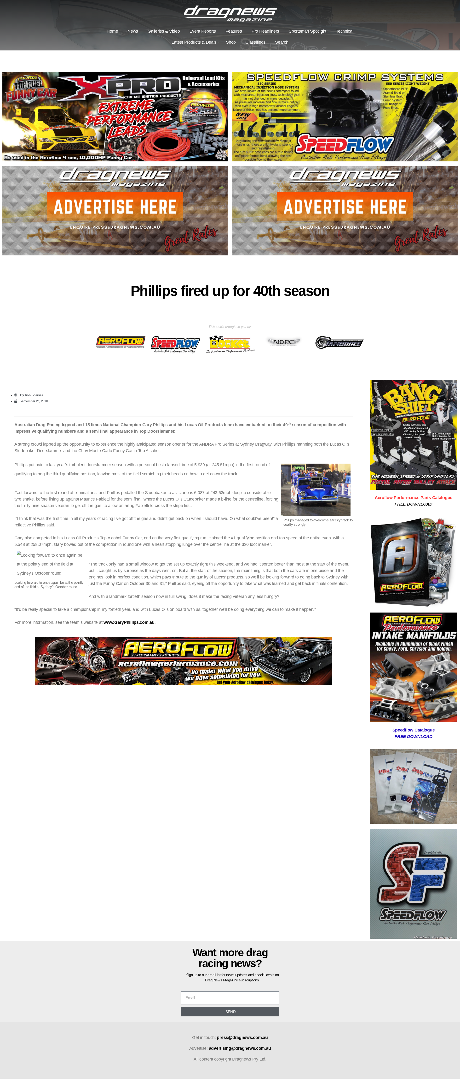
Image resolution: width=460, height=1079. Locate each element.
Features (233, 31)
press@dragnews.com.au (242, 1037)
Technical (344, 31)
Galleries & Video (164, 31)
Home (112, 31)
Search (281, 42)
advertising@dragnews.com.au (240, 1048)
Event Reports (203, 31)
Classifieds (255, 42)
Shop (231, 42)
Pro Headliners (265, 31)
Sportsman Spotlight (307, 31)
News (132, 31)
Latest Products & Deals (194, 42)
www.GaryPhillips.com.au (129, 622)
